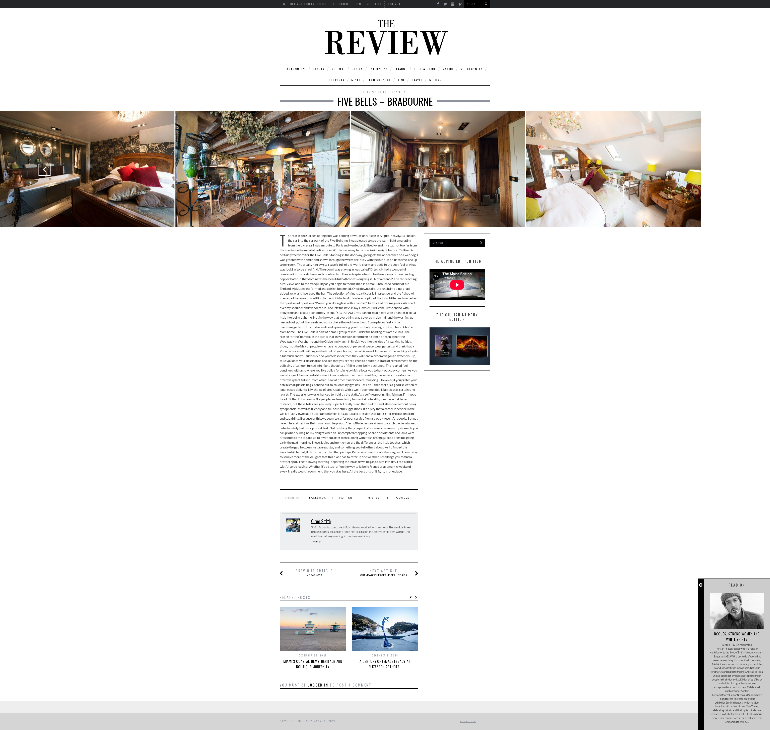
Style (356, 80)
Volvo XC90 (314, 572)
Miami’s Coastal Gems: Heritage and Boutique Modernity (312, 664)
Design (357, 69)
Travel (417, 80)
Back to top (467, 721)
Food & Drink (425, 69)
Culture (338, 69)
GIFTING (435, 80)
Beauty (319, 69)
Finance (400, 69)
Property (336, 80)
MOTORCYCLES (471, 69)
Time (401, 80)
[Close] (700, 585)
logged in (318, 685)
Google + (404, 497)
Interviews (379, 69)
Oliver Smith (377, 91)
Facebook (317, 497)
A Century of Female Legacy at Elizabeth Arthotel (385, 664)
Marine (448, 69)
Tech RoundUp (379, 80)
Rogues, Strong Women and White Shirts (737, 636)
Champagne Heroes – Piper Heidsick (383, 572)
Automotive (296, 69)
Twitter (345, 497)
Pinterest (373, 497)
